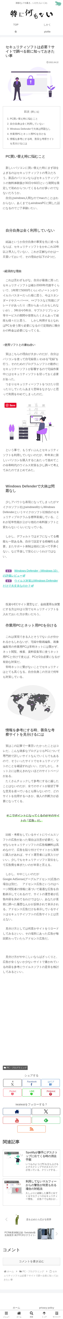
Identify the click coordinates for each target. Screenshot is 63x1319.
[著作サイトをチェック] (17, 1111)
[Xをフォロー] (46, 1111)
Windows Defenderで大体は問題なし (30, 128)
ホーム (16, 1307)
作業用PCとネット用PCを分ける (28, 133)
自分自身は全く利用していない (27, 123)
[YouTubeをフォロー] (17, 1120)
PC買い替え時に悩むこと (24, 118)
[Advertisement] (31, 1024)
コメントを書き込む (31, 1261)
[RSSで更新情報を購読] (31, 1128)
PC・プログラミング (17, 1067)
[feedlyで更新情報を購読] (46, 1120)
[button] (56, 770)
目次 (27, 111)
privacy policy (46, 1307)
